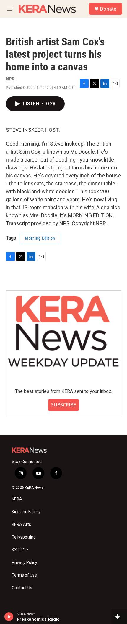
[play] (9, 617)
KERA (17, 499)
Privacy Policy (24, 562)
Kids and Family (26, 512)
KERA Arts (21, 524)
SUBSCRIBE (63, 404)
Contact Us (22, 588)
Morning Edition (40, 238)
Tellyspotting (24, 537)
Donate (108, 8)
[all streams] (119, 616)
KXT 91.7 (20, 550)
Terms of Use (24, 575)
